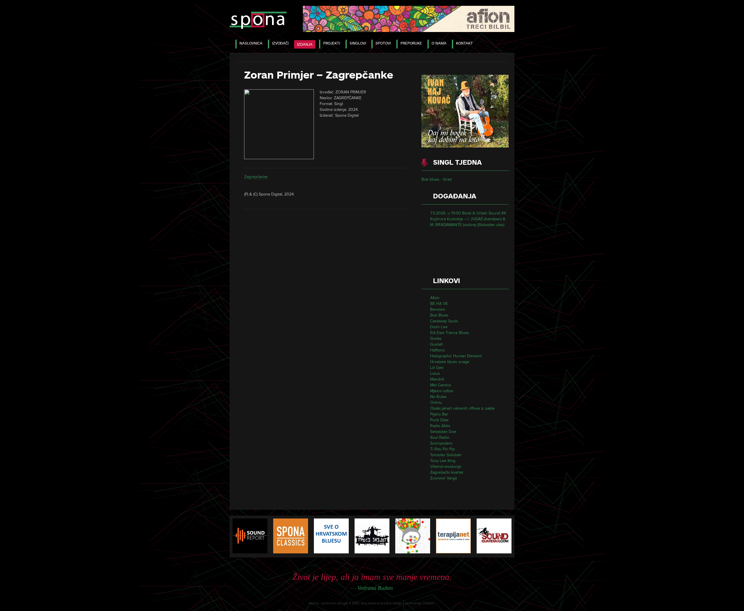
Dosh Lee (439, 327)
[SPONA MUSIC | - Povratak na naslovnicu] (258, 21)
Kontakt (464, 43)
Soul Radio (439, 437)
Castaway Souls (444, 321)
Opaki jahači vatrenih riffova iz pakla (462, 408)
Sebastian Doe (443, 431)
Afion (434, 298)
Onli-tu (436, 402)
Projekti (331, 43)
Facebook (504, 44)
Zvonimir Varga (443, 478)
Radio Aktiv (440, 426)
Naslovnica (250, 43)
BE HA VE (439, 303)
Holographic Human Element (456, 356)
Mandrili (437, 379)
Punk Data (439, 420)
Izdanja (304, 44)
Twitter (490, 44)
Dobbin (428, 603)
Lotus (435, 373)
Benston (437, 309)
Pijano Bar (439, 414)
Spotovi (383, 43)
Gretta (435, 338)
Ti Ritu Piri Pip (442, 449)
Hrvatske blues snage (449, 362)
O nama (439, 43)
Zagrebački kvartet (446, 472)
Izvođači (280, 43)
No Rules (438, 397)
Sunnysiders (441, 443)
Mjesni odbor (442, 391)
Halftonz (437, 350)
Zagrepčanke (256, 177)
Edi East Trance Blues (449, 333)
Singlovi (358, 43)
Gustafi (436, 344)
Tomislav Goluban (446, 455)
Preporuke (411, 43)
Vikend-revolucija (445, 466)
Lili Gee (436, 367)
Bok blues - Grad (436, 179)
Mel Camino (440, 385)
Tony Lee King (442, 461)
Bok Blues (439, 315)
